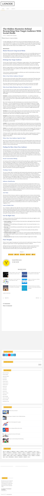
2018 (37, 451)
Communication (19, 455)
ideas (4, 451)
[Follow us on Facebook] (4, 355)
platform (37, 455)
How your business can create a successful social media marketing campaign (34, 287)
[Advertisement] (22, 17)
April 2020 (4, 387)
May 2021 (4, 386)
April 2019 (4, 391)
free (26, 451)
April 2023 (4, 379)
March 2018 (4, 396)
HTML (34, 451)
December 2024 (5, 372)
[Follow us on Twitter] (6, 355)
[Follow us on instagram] (12, 355)
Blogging (28, 454)
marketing (13, 451)
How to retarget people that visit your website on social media (34, 273)
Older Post (37, 297)
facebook (21, 451)
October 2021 (5, 384)
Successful (33, 454)
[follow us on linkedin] (14, 355)
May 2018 (4, 394)
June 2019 (4, 389)
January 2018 (5, 399)
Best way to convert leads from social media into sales (15, 280)
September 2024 (5, 376)
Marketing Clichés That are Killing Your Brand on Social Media (15, 286)
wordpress (24, 454)
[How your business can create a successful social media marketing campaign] (24, 288)
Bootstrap (30, 451)
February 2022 (5, 382)
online (18, 451)
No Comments (14, 35)
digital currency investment (13, 410)
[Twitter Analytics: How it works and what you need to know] (5, 274)
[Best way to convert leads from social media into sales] (5, 281)
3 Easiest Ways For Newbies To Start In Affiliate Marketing (16, 416)
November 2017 (5, 401)
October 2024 (5, 374)
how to (19, 454)
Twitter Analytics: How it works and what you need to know (15, 273)
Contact (13, 8)
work (11, 455)
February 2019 (5, 392)
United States (8, 293)
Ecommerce (4, 454)
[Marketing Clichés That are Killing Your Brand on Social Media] (5, 288)
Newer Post (7, 297)
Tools (29, 455)
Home (3, 8)
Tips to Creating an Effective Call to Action (15, 428)
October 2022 (5, 381)
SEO (8, 454)
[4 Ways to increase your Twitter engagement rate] (24, 281)
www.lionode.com (4, 490)
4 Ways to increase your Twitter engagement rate (34, 280)
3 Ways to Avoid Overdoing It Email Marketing (16, 438)
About (7, 8)
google (16, 454)
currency (33, 455)
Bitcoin (15, 455)
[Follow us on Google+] (9, 355)
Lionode (7, 3)
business (8, 451)
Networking (25, 455)
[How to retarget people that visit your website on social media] (24, 274)
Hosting (4, 455)
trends (8, 455)
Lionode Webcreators (17, 260)
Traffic (38, 454)
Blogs (12, 454)
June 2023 (4, 377)
